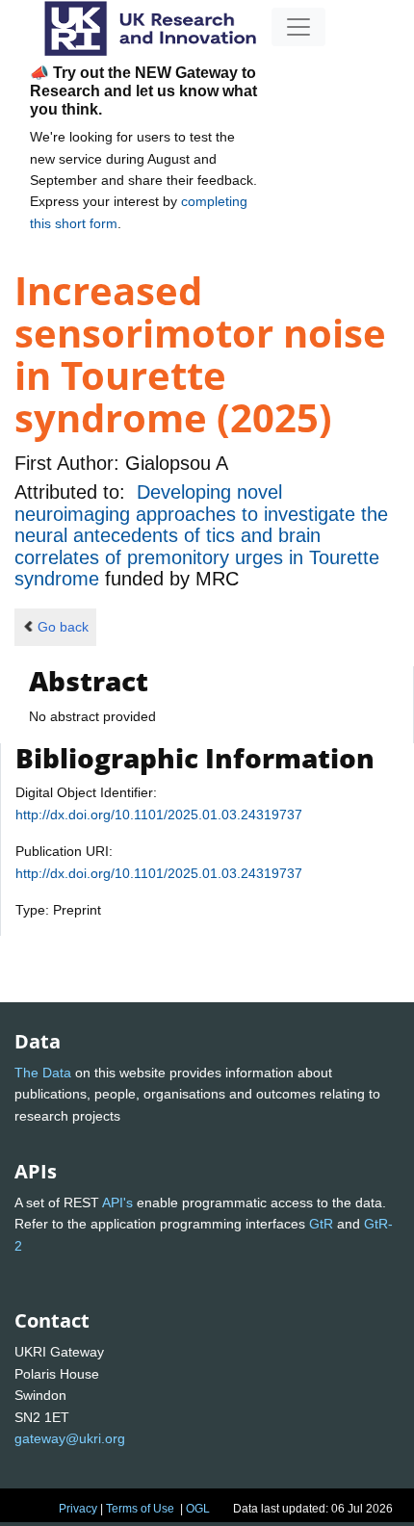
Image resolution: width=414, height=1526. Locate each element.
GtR (321, 1223)
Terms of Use (140, 1508)
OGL (198, 1508)
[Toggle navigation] (298, 27)
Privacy (78, 1508)
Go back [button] (63, 626)
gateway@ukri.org (69, 1438)
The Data (42, 1072)
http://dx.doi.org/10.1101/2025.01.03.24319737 (158, 814)
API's (117, 1202)
